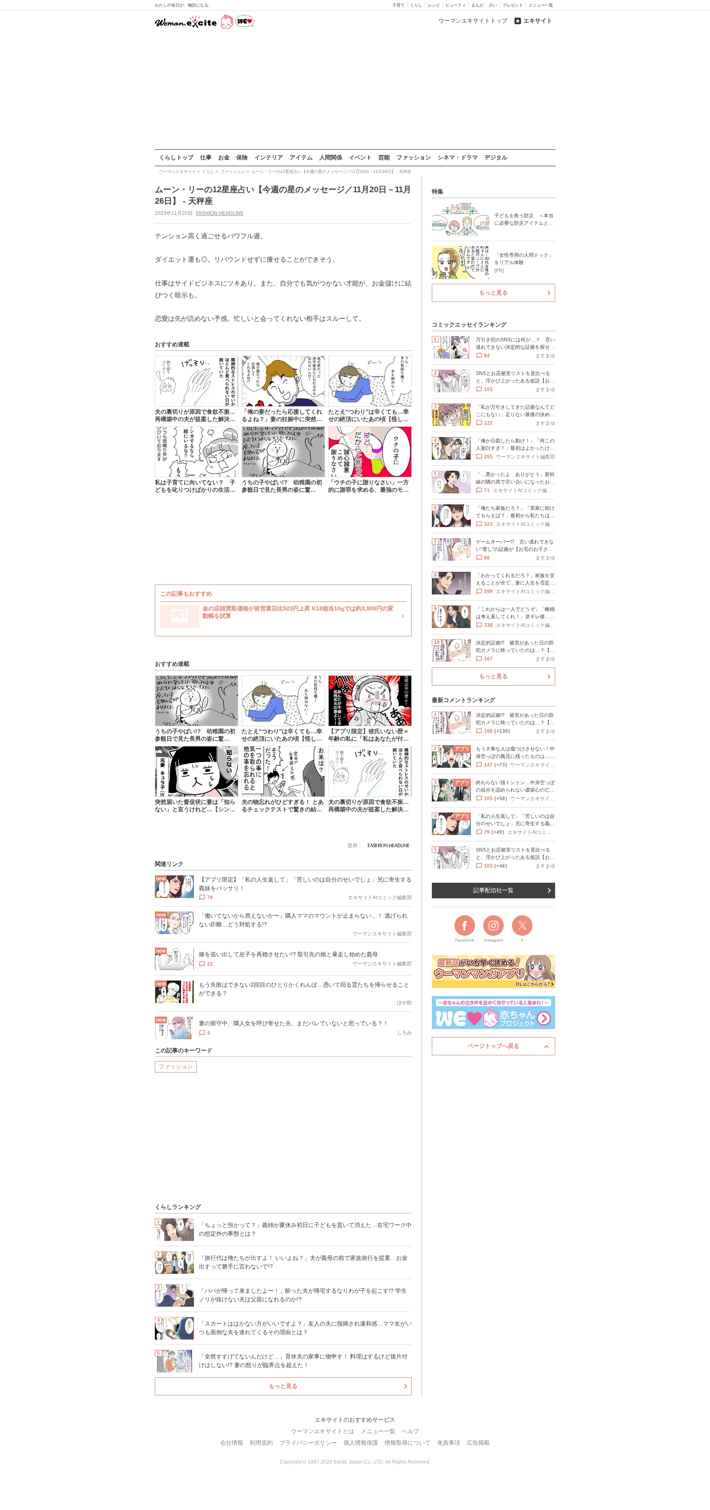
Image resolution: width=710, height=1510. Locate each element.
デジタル (495, 157)
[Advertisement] (355, 90)
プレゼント (513, 5)
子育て (398, 5)
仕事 (206, 157)
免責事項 (448, 1442)
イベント (360, 157)
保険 (242, 157)
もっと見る (283, 1386)
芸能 (384, 157)
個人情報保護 (360, 1442)
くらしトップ (176, 157)
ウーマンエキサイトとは (322, 1431)
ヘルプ (410, 1431)
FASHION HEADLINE (220, 213)
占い (493, 5)
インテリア (268, 157)
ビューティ (455, 5)
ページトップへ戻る (493, 1046)
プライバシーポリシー (308, 1442)
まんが (477, 5)
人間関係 (330, 157)
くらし (416, 5)
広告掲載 (478, 1442)
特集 (437, 191)
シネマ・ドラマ (458, 157)
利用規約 (261, 1442)
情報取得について (408, 1442)
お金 (224, 157)
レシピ (434, 5)
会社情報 (231, 1442)
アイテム (301, 157)
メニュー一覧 (540, 5)
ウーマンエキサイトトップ (472, 20)
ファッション (413, 157)
